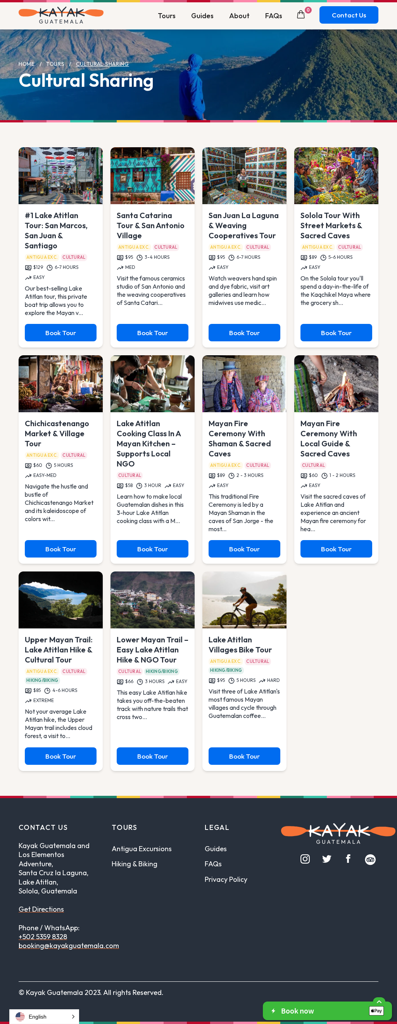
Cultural (73, 257)
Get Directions (41, 909)
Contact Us (349, 15)
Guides (202, 15)
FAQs (273, 15)
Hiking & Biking (134, 863)
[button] (44, 1017)
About (239, 15)
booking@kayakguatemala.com (69, 945)
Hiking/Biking (42, 680)
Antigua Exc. (42, 257)
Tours (167, 15)
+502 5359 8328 (43, 936)
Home (27, 63)
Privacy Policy (226, 879)
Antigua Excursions (142, 848)
